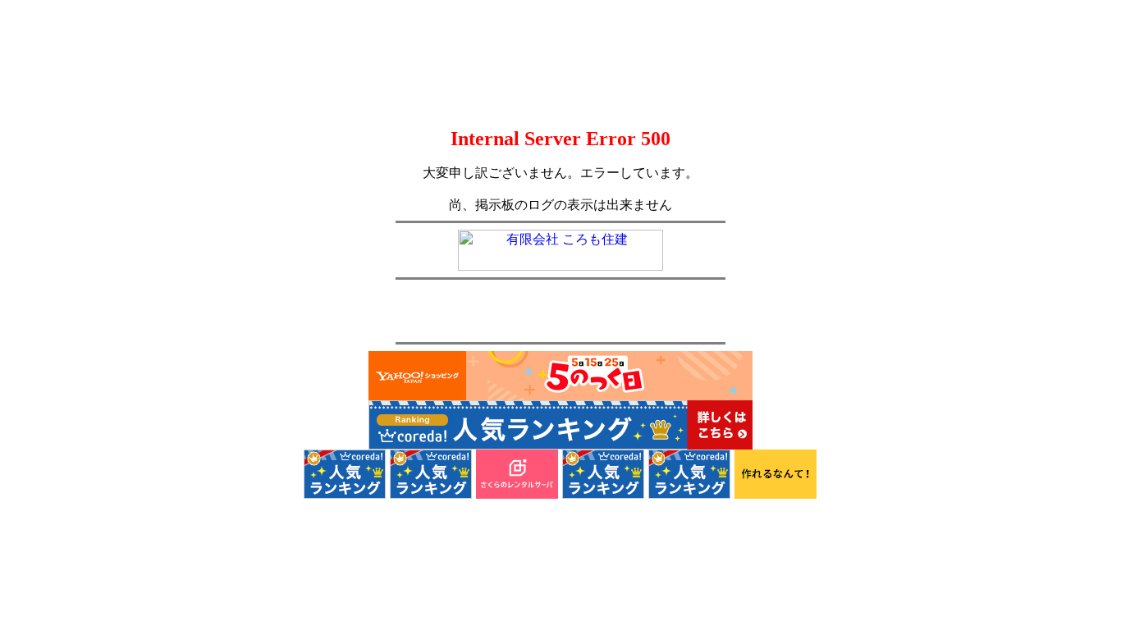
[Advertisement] (560, 311)
